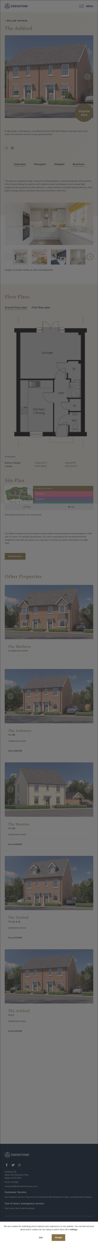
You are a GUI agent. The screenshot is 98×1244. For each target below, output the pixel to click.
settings (73, 1229)
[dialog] (49, 622)
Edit (41, 1237)
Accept (58, 1237)
